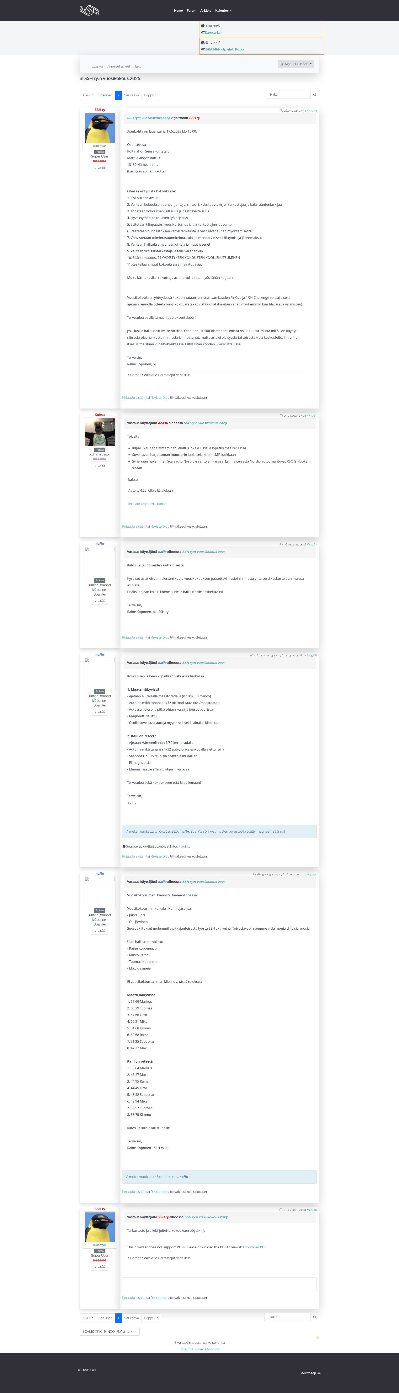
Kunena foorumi (207, 1349)
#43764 (312, 415)
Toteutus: (187, 1349)
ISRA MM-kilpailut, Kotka (224, 49)
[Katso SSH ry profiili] (100, 128)
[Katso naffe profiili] (100, 562)
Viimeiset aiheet (118, 66)
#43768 (312, 655)
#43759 (312, 110)
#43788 (312, 1209)
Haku (137, 66)
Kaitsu (100, 415)
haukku (185, 846)
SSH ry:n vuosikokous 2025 (148, 118)
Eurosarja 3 (213, 32)
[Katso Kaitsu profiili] (100, 432)
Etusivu (97, 66)
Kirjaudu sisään (133, 398)
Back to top (308, 1373)
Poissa (100, 151)
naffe (100, 544)
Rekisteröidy (160, 398)
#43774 (312, 874)
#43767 (312, 544)
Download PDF (254, 1247)
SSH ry (100, 110)
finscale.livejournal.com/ (147, 504)
